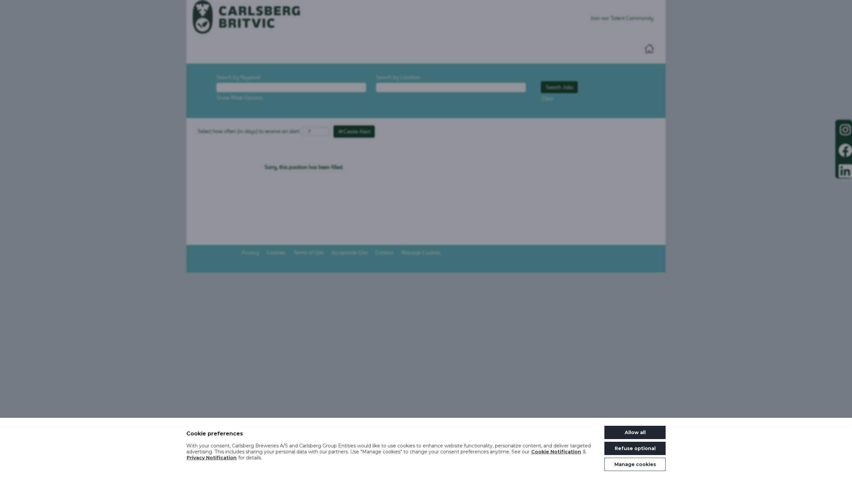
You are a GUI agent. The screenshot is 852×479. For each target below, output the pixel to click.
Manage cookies (635, 464)
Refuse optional (635, 448)
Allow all (635, 432)
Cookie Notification (556, 452)
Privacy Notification (212, 458)
